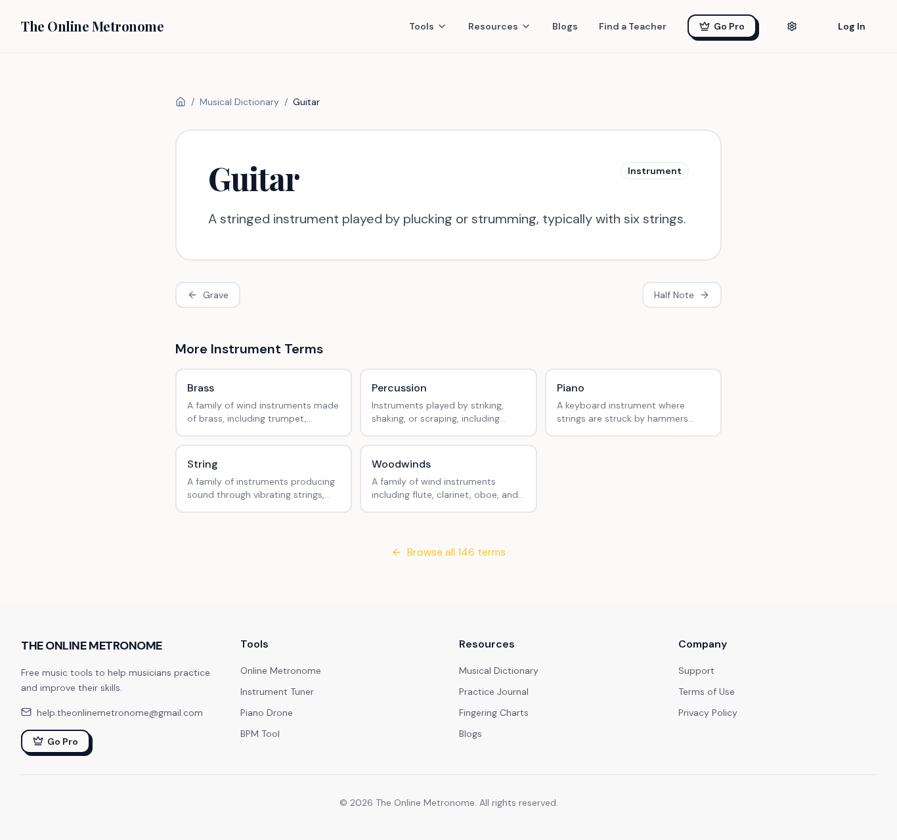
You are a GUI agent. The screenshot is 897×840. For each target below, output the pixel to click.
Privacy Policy (707, 712)
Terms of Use (706, 691)
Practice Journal (494, 691)
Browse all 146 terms (456, 552)
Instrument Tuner (277, 691)
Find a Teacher (633, 26)
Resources (493, 26)
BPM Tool (260, 734)
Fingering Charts (494, 712)
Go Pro (729, 26)
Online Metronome (280, 670)
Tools (421, 26)
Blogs (565, 26)
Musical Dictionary (239, 102)
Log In (851, 26)
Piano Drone (266, 712)
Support (696, 670)
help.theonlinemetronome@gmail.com (120, 712)
